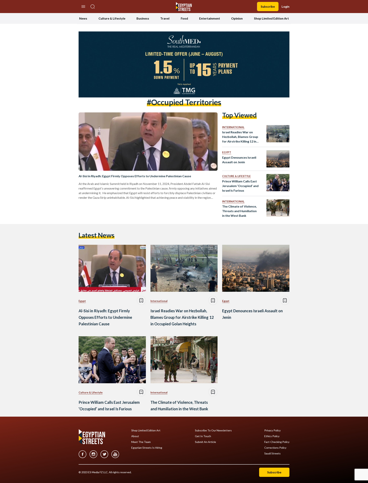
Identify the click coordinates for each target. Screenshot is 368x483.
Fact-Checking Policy (276, 441)
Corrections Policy (275, 447)
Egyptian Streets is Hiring (146, 447)
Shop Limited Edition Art (271, 18)
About (135, 436)
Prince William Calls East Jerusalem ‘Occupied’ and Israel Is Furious (240, 185)
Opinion (237, 18)
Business (142, 18)
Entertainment (209, 18)
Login (285, 6)
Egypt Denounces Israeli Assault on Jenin (239, 160)
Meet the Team (141, 441)
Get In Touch (203, 436)
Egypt (226, 152)
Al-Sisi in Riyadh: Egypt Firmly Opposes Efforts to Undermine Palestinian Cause (135, 176)
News (83, 18)
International (233, 127)
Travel (164, 18)
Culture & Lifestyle (112, 18)
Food (184, 18)
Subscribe (268, 6)
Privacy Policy (272, 430)
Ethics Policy (271, 436)
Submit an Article (205, 441)
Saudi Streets (272, 453)
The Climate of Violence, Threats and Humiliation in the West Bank (239, 210)
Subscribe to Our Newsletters (213, 430)
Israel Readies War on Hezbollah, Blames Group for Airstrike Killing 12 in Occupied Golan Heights (240, 137)
